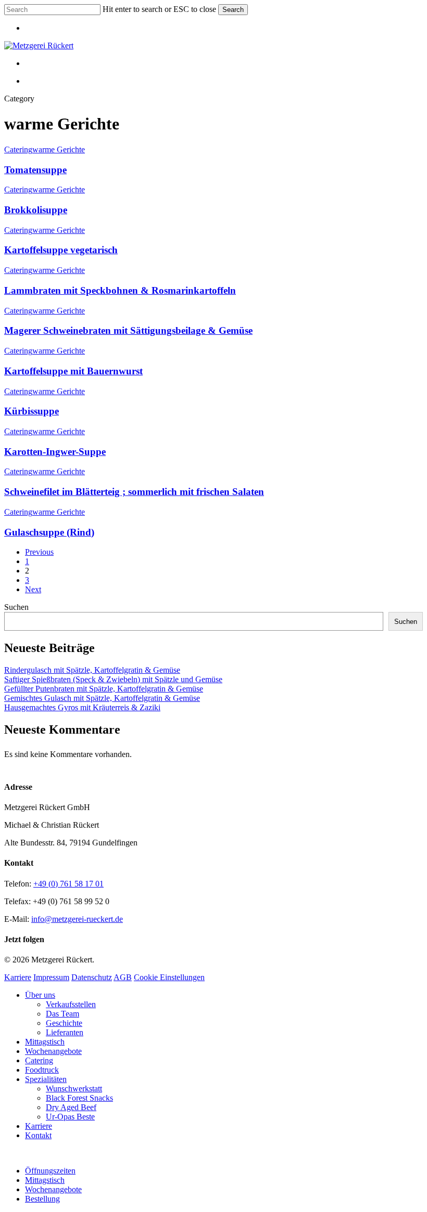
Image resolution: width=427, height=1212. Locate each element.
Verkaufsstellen (71, 1004)
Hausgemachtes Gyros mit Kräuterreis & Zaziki (82, 707)
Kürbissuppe (31, 411)
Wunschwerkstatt (74, 1088)
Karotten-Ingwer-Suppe (55, 451)
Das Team (62, 1013)
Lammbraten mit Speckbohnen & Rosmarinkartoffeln (120, 290)
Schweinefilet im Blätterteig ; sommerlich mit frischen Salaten (134, 491)
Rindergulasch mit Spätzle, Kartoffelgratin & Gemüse (92, 670)
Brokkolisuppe (35, 209)
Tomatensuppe (35, 169)
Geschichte (64, 1023)
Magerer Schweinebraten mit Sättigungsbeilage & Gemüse (128, 330)
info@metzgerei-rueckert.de (77, 919)
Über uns (40, 995)
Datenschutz (91, 977)
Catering (18, 149)
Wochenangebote (53, 1051)
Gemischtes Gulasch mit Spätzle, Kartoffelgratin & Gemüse (102, 698)
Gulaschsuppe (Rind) (49, 532)
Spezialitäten (46, 1079)
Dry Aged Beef (71, 1107)
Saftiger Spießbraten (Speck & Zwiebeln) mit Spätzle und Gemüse (113, 679)
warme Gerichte (58, 149)
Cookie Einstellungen (169, 977)
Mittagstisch (45, 1041)
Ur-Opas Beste (70, 1116)
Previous (39, 552)
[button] (7, 1153)
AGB (123, 977)
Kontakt (38, 1135)
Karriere (17, 977)
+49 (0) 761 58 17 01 (68, 883)
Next (33, 589)
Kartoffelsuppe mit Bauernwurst (73, 371)
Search (233, 10)
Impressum (51, 977)
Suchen (16, 607)
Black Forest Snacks (79, 1097)
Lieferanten (64, 1032)
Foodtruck (42, 1069)
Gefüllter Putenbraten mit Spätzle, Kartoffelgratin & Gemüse (103, 688)
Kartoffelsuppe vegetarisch (61, 249)
